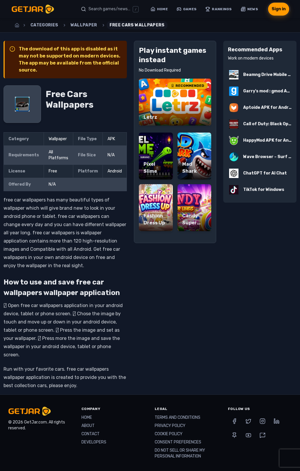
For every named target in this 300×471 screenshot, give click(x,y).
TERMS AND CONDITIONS (177, 417)
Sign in (279, 8)
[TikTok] (262, 435)
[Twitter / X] (248, 421)
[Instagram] (262, 421)
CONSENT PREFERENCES (178, 442)
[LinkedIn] (276, 421)
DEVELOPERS (93, 442)
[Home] (17, 25)
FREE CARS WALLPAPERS (137, 25)
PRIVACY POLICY (170, 425)
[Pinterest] (234, 435)
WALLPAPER (84, 25)
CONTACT (90, 433)
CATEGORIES (44, 25)
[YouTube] (248, 435)
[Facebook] (234, 421)
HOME (86, 417)
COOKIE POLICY (169, 433)
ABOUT (88, 425)
